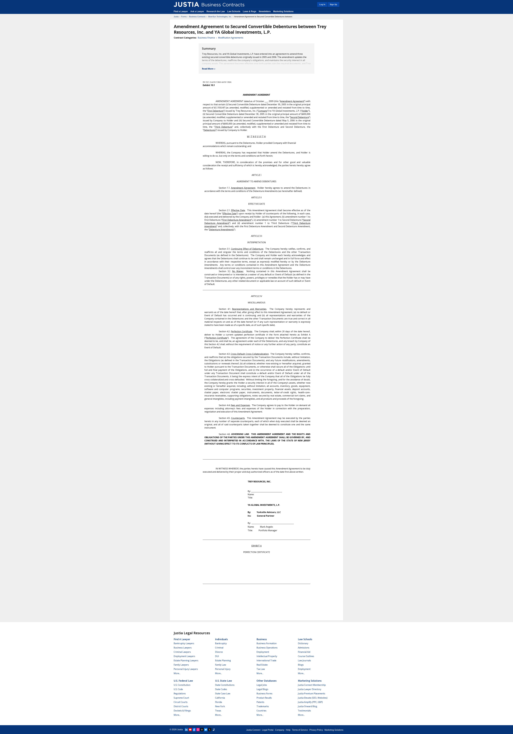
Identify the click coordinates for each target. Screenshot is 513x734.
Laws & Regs (249, 11)
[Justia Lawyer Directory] (213, 729)
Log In (322, 4)
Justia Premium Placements (311, 693)
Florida (218, 702)
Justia (176, 17)
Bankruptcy (221, 643)
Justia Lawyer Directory (309, 689)
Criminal (219, 647)
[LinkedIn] (186, 729)
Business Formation (266, 643)
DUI (217, 656)
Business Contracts (197, 17)
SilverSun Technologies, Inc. (220, 17)
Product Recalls (264, 697)
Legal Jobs (261, 684)
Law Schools (233, 11)
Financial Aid (304, 651)
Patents (260, 702)
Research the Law (216, 11)
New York (220, 706)
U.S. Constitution (182, 684)
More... (177, 673)
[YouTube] (190, 729)
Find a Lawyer (181, 11)
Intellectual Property (266, 656)
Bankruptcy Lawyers (184, 643)
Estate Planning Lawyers (186, 660)
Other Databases (266, 680)
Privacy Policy (316, 730)
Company (279, 730)
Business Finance (206, 37)
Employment (262, 651)
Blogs (301, 664)
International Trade (266, 660)
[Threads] (201, 729)
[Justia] (186, 4)
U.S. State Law (223, 680)
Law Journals (304, 660)
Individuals (221, 639)
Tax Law (260, 669)
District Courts (181, 706)
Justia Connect (253, 730)
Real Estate (262, 664)
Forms (184, 17)
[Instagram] (198, 729)
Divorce (219, 651)
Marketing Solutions (283, 11)
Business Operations (266, 647)
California (220, 697)
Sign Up (333, 4)
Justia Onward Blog (307, 706)
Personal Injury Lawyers (186, 669)
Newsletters (265, 11)
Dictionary (303, 643)
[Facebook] (194, 729)
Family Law (220, 664)
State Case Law (222, 693)
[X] (209, 729)
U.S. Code (178, 689)
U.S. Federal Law (183, 680)
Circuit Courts (180, 702)
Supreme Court (181, 697)
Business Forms (264, 693)
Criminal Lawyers (182, 651)
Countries (261, 710)
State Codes (221, 689)
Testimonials (304, 710)
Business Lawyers (183, 647)
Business (261, 639)
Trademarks (262, 706)
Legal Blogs (262, 689)
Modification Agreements (230, 37)
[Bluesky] (205, 729)
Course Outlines (306, 656)
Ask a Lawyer (197, 11)
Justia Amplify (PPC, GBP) (310, 702)
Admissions (303, 647)
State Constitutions (224, 684)
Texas (218, 710)
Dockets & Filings (182, 710)
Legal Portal (267, 730)
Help (288, 730)
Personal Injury (222, 669)
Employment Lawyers (184, 656)
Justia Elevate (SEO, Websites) (312, 697)
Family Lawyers (181, 664)
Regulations (180, 693)
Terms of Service (300, 730)
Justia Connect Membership (312, 684)
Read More (207, 68)
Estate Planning (223, 660)
